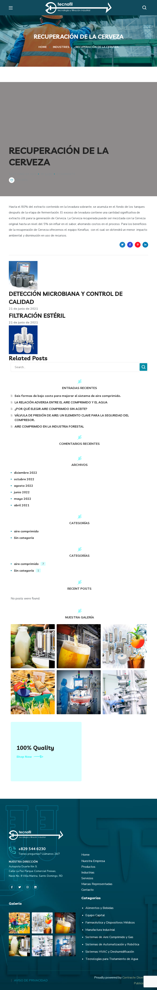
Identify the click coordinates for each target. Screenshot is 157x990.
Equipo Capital (95, 915)
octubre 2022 (24, 479)
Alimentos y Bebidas (99, 908)
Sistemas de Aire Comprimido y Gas (109, 937)
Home (42, 47)
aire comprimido (26, 531)
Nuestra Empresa (93, 861)
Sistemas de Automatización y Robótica (112, 944)
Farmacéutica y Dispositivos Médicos (110, 922)
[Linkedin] (35, 887)
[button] (145, 7)
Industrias (87, 872)
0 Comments (66, 174)
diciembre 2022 (25, 472)
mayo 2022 (22, 499)
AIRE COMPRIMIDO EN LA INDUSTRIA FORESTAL (49, 426)
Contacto (87, 890)
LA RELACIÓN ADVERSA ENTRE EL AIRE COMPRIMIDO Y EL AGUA (61, 402)
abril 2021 (21, 505)
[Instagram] (27, 887)
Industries (61, 47)
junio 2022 (22, 492)
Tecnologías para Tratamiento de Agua (111, 959)
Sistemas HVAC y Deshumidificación (109, 952)
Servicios (87, 878)
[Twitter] (20, 887)
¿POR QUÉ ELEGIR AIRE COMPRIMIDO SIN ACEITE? (51, 409)
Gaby (48, 174)
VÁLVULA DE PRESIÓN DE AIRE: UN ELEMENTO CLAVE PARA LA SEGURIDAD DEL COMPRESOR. (72, 417)
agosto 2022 (23, 486)
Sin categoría (24, 538)
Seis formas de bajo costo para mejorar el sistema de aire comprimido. (68, 396)
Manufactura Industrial (100, 930)
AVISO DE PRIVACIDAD (31, 980)
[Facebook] (12, 887)
